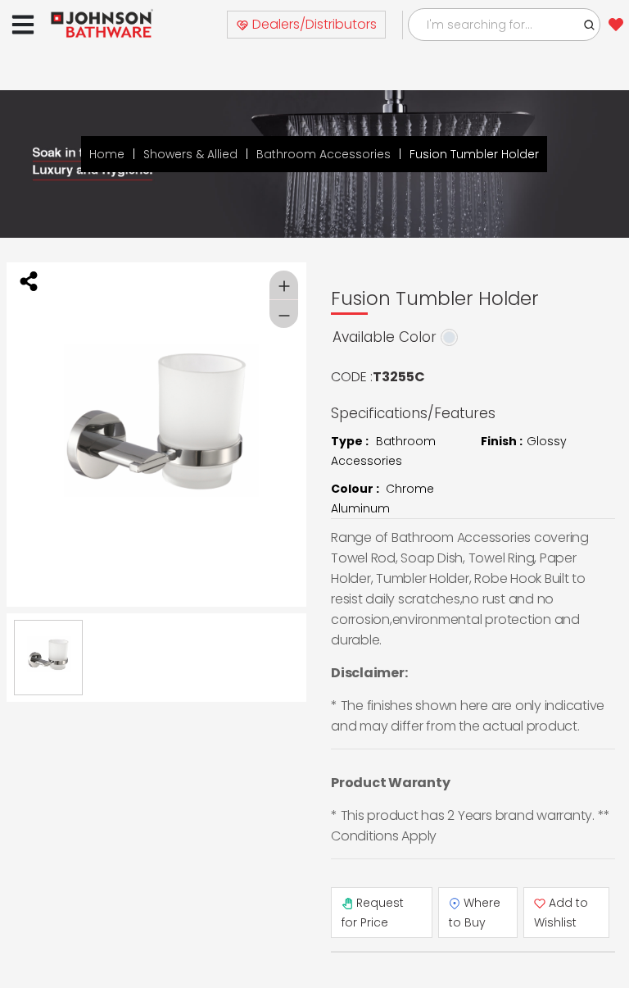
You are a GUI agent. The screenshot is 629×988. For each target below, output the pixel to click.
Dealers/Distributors (313, 24)
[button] (589, 24)
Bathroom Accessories (323, 154)
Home (106, 154)
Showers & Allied (190, 154)
